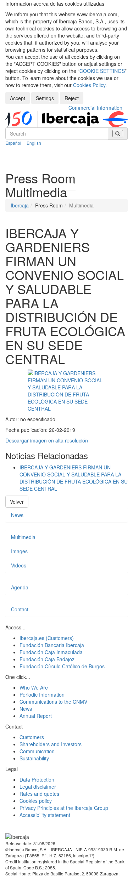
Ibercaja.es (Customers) (47, 637)
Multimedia (23, 537)
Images (19, 551)
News (17, 515)
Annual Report (36, 715)
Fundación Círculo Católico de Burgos (62, 666)
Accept (17, 98)
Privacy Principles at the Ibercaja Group (64, 807)
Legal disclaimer (38, 786)
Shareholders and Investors (51, 744)
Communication (37, 751)
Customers (32, 737)
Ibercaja (20, 205)
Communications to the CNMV (53, 701)
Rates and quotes (39, 793)
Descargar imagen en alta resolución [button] (46, 440)
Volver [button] (17, 501)
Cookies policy (36, 800)
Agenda (19, 587)
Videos (18, 565)
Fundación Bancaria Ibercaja (52, 644)
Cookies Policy (89, 84)
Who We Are (34, 687)
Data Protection (37, 779)
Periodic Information (42, 694)
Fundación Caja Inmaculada (51, 652)
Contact (19, 609)
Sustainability (34, 758)
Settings (45, 98)
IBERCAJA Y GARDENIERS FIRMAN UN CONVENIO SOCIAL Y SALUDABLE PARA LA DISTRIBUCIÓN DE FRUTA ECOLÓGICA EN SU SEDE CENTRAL (74, 478)
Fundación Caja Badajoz (47, 659)
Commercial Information (95, 107)
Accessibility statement (45, 814)
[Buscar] (117, 133)
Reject (72, 98)
